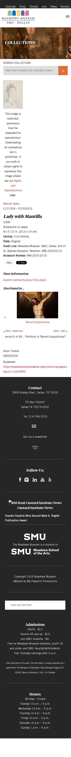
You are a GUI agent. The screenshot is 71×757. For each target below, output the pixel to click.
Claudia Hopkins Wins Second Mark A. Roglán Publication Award (32, 518)
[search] (63, 70)
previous (17, 330)
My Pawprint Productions (42, 581)
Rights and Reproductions (13, 185)
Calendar (10, 6)
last (63, 330)
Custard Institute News (35, 507)
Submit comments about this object (24, 280)
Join (44, 6)
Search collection (16, 62)
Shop (22, 6)
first (8, 330)
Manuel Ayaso (11, 203)
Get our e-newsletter (35, 436)
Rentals (65, 6)
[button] (67, 17)
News (54, 6)
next (55, 330)
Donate (34, 6)
